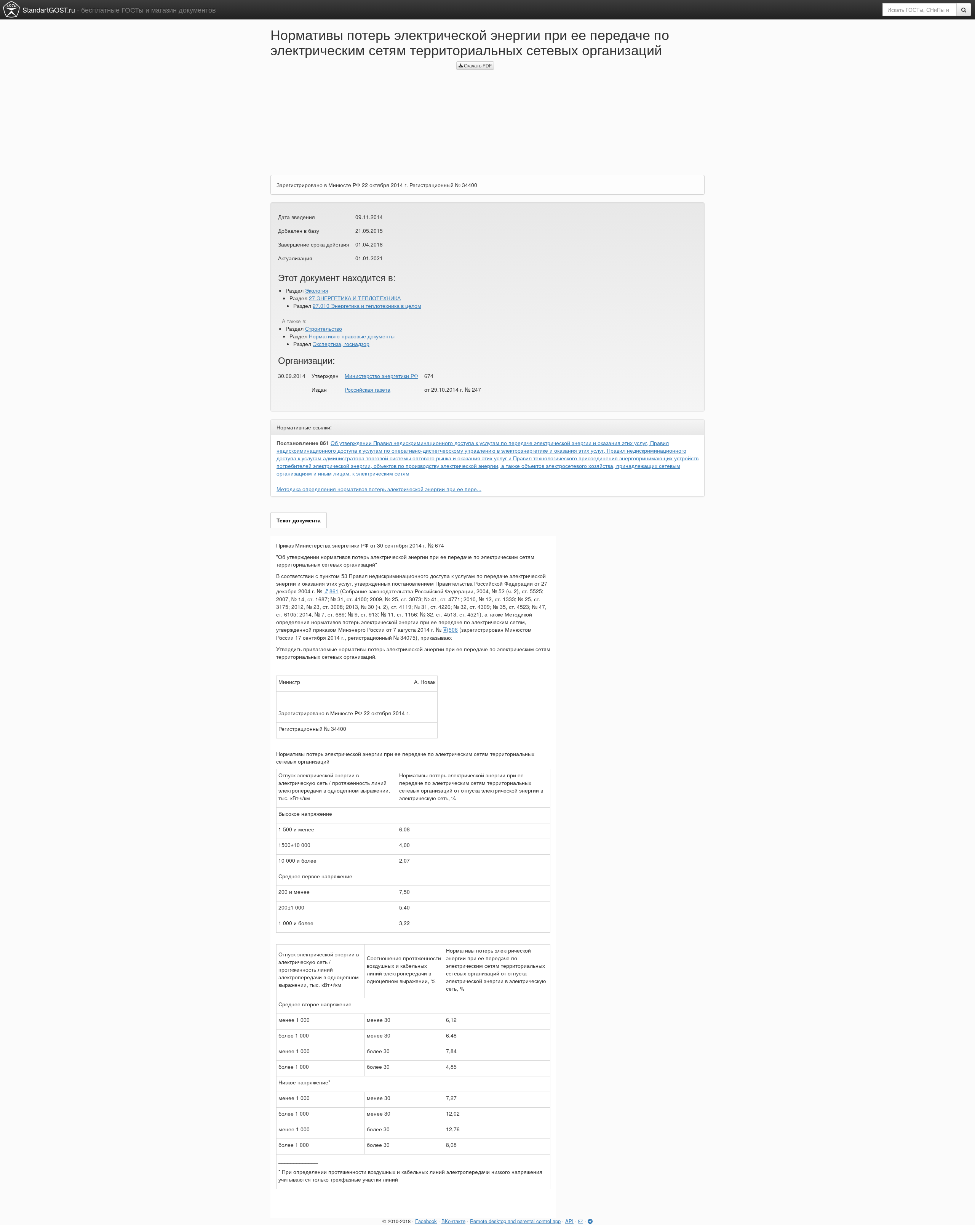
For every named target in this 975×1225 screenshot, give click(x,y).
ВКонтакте (453, 1221)
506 (453, 629)
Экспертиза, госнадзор (341, 343)
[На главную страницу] (11, 9)
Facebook (426, 1221)
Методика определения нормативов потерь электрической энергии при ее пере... (379, 489)
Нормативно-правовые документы (352, 336)
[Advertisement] (357, 114)
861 (334, 591)
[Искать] (963, 9)
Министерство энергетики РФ (381, 376)
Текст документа (299, 520)
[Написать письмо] (580, 1221)
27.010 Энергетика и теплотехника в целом (367, 305)
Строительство (323, 328)
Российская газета (367, 389)
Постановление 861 (303, 443)
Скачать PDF (477, 65)
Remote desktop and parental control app (515, 1221)
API (569, 1221)
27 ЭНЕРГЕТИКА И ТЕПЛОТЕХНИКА (355, 298)
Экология (316, 290)
